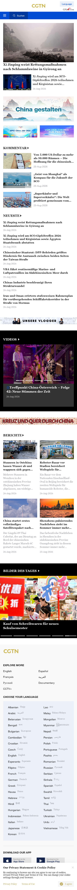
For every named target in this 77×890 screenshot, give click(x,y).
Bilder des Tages (20, 571)
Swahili (53, 791)
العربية (42, 676)
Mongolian (54, 719)
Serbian (52, 773)
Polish (51, 743)
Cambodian (17, 737)
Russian (53, 767)
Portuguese (56, 749)
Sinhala (52, 779)
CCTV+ (7, 688)
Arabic (16, 713)
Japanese (18, 828)
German (17, 779)
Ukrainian (55, 816)
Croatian (17, 743)
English (7, 671)
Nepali (51, 731)
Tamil (50, 797)
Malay (55, 713)
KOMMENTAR (15, 148)
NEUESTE (11, 216)
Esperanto (19, 761)
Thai (49, 803)
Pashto (51, 755)
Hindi (14, 803)
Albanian (16, 707)
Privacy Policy (10, 884)
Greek (16, 785)
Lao (48, 707)
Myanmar (56, 725)
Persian (52, 737)
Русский (8, 682)
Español (43, 671)
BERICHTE (12, 435)
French (17, 773)
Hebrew (16, 797)
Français (8, 676)
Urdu (49, 822)
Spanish (53, 785)
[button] (20, 380)
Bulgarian (19, 731)
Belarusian (20, 719)
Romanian (54, 761)
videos (10, 339)
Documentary (46, 682)
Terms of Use (28, 884)
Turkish (52, 810)
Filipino (16, 767)
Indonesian (23, 816)
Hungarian (18, 810)
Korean (16, 834)
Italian (15, 822)
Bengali (15, 725)
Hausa (15, 791)
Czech (15, 749)
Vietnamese (56, 828)
